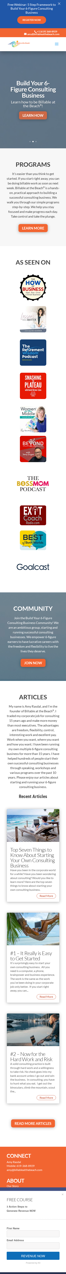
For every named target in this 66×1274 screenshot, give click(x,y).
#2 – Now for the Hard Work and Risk (31, 1056)
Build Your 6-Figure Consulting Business (33, 89)
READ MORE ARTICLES (33, 1123)
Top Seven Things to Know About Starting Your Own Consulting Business (32, 857)
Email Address (15, 1240)
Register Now (32, 19)
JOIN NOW (33, 663)
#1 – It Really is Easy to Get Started (31, 956)
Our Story (13, 1186)
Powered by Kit (33, 1262)
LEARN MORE (33, 228)
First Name (13, 1228)
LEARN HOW (33, 115)
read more (46, 895)
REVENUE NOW (33, 1255)
